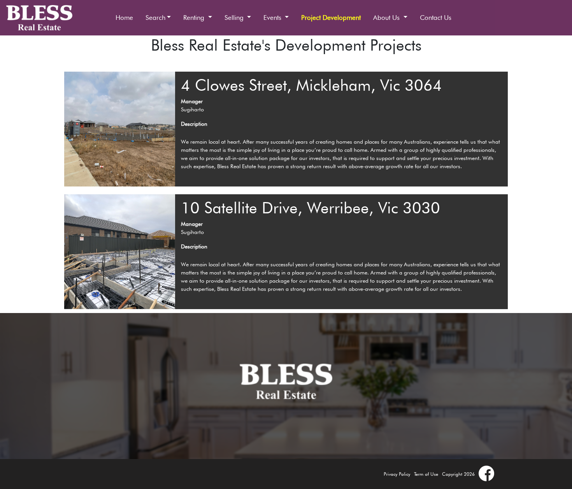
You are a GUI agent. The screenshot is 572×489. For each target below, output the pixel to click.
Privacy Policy (397, 474)
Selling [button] (235, 17)
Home (124, 17)
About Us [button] (387, 17)
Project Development (331, 17)
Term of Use (426, 474)
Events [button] (273, 17)
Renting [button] (194, 17)
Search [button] (155, 17)
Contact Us (435, 17)
